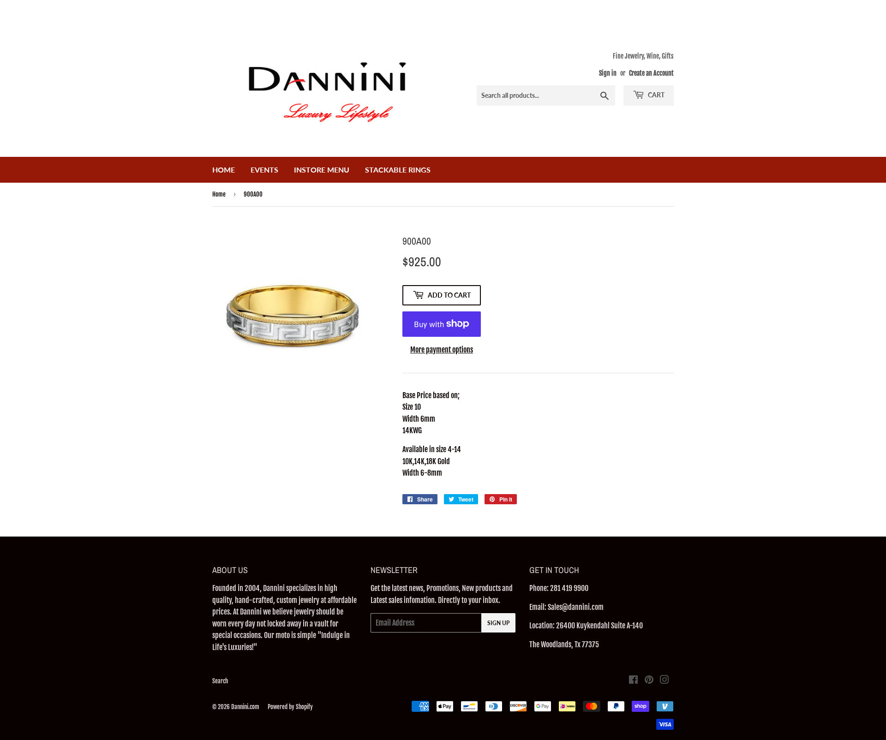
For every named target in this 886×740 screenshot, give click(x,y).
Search (220, 681)
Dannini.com (245, 706)
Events (264, 169)
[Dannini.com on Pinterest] (649, 680)
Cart (655, 95)
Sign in (608, 73)
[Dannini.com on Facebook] (633, 680)
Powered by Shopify (290, 706)
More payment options (441, 349)
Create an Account (651, 73)
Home (223, 169)
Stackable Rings (398, 169)
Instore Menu (321, 169)
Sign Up (498, 623)
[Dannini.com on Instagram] (664, 680)
